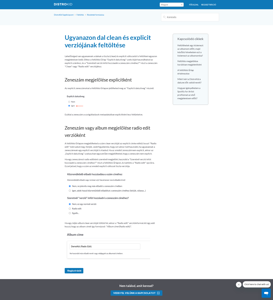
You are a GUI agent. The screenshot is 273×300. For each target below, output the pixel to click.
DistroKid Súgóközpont (64, 15)
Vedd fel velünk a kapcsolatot (134, 293)
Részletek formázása (95, 15)
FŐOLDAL (193, 4)
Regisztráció (208, 4)
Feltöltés (80, 15)
